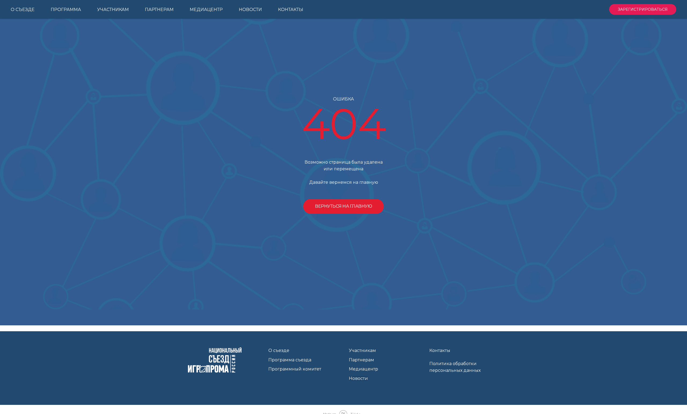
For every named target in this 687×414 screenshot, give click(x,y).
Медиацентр (363, 369)
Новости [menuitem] (250, 9)
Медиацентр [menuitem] (206, 9)
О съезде (278, 350)
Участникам (362, 350)
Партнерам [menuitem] (159, 9)
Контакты (439, 350)
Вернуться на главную (343, 206)
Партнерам (361, 359)
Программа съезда (289, 359)
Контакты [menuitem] (290, 9)
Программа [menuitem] (66, 9)
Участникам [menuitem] (113, 9)
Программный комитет (294, 369)
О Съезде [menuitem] (23, 9)
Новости (358, 378)
